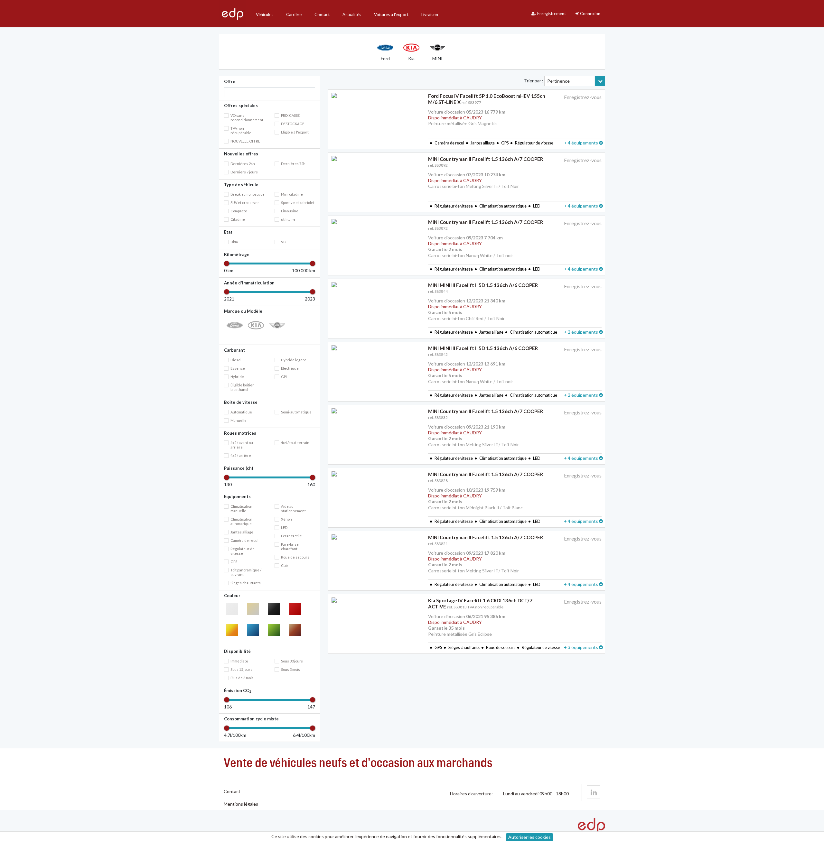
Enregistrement (551, 13)
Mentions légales (241, 804)
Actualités (351, 14)
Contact (322, 14)
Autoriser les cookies (529, 837)
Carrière (294, 14)
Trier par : (533, 80)
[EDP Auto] (593, 792)
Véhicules (264, 14)
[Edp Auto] (232, 13)
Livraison (429, 14)
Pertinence (558, 81)
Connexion (589, 13)
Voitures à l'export (391, 14)
